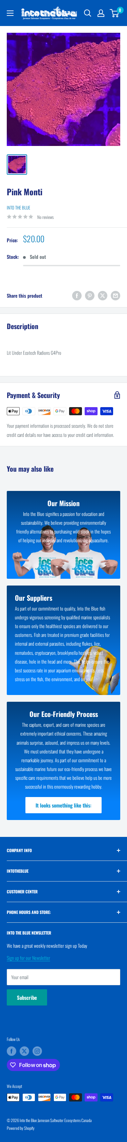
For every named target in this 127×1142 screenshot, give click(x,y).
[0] (114, 13)
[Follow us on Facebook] (11, 1051)
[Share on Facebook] (77, 295)
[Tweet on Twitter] (102, 295)
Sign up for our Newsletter (28, 957)
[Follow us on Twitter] (24, 1051)
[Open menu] (10, 13)
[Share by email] (115, 295)
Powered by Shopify (21, 1128)
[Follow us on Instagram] (37, 1051)
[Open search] (87, 13)
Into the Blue (18, 207)
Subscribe (27, 997)
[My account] (101, 13)
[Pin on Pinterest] (89, 295)
